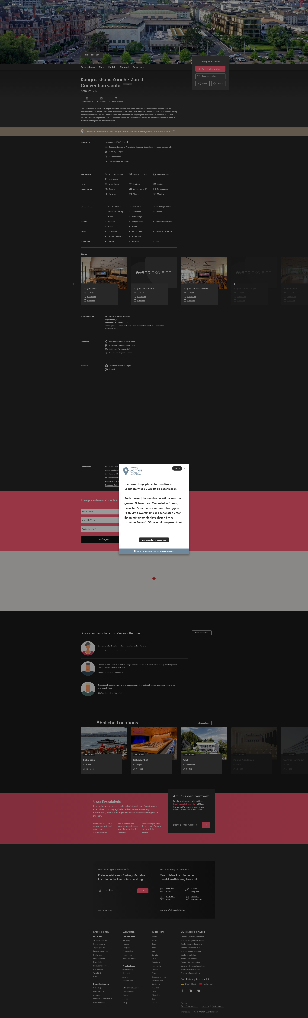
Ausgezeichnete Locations (154, 539)
